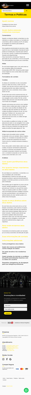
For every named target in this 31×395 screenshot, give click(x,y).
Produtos (16, 378)
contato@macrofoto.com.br (12, 345)
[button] (26, 390)
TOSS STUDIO (9, 386)
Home (4, 378)
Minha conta (21, 378)
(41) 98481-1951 (10, 350)
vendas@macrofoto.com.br (12, 348)
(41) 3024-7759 (10, 349)
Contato (4, 380)
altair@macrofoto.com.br (11, 346)
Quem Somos (10, 378)
